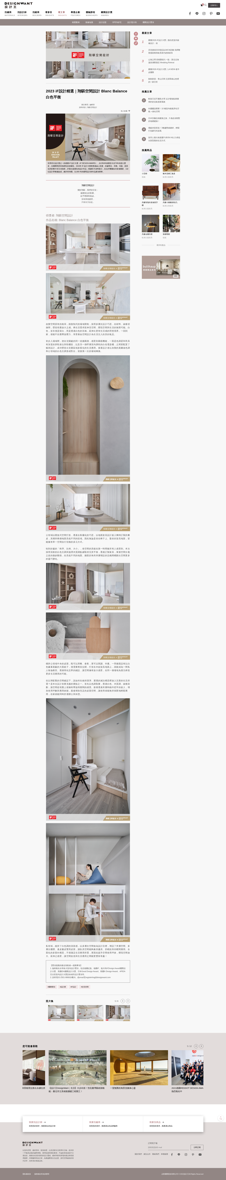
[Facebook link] (190, 13)
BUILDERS (37, 15)
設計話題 (102, 22)
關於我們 (138, 1154)
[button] (123, 1001)
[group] (52, 1070)
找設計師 (22, 12)
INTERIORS (23, 15)
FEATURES (75, 15)
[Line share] (136, 38)
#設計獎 (63, 987)
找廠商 (8, 12)
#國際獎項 (51, 987)
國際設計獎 (107, 12)
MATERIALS (10, 15)
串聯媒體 (164, 1154)
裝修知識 (89, 22)
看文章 (61, 12)
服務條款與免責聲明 (41, 1174)
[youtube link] (200, 1155)
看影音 (48, 12)
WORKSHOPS (92, 15)
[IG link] (204, 13)
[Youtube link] (218, 13)
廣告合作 (147, 1154)
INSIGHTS (49, 15)
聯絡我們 (155, 1154)
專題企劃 (75, 12)
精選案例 (76, 22)
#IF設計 (73, 987)
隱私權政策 (27, 1174)
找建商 (36, 12)
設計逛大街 (132, 22)
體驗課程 (90, 12)
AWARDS (105, 15)
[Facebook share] (136, 34)
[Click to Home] (18, 5)
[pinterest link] (211, 13)
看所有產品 (161, 245)
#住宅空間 (85, 987)
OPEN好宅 (116, 22)
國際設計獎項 (148, 22)
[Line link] (197, 13)
